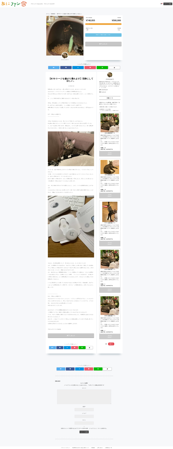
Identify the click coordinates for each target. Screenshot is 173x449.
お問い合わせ (100, 447)
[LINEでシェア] (102, 67)
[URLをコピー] (114, 67)
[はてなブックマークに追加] (78, 67)
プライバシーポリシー (65, 447)
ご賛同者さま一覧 (108, 447)
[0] (161, 4)
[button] (103, 34)
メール (84, 413)
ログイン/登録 (167, 4)
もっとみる (103, 87)
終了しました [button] (103, 44)
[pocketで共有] (90, 67)
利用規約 (93, 447)
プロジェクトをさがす (49, 4)
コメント (84, 388)
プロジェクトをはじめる (37, 4)
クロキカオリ (110, 79)
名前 (84, 406)
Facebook (103, 92)
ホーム (48, 13)
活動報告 (53, 13)
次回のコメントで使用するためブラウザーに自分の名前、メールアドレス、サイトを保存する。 (84, 428)
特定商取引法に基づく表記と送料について (80, 447)
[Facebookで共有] (66, 67)
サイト (84, 420)
